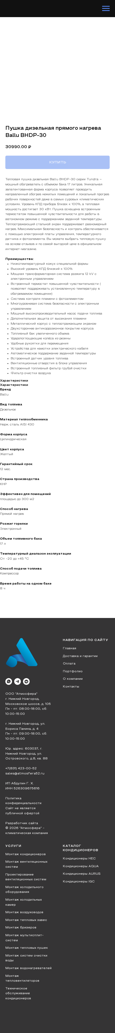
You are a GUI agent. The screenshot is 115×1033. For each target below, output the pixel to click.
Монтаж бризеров (20, 927)
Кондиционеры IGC (79, 881)
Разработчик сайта (21, 823)
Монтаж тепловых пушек (26, 948)
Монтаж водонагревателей (28, 968)
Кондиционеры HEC (79, 858)
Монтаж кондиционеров (25, 854)
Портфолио (73, 671)
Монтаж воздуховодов (24, 912)
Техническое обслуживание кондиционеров (18, 993)
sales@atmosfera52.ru (24, 773)
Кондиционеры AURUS (82, 874)
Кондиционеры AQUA (81, 866)
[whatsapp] (8, 681)
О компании (73, 679)
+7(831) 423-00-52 (21, 768)
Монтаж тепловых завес (26, 920)
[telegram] (17, 681)
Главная (69, 648)
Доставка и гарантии (80, 656)
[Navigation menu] (106, 8)
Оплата (69, 663)
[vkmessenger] (26, 681)
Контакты (71, 686)
